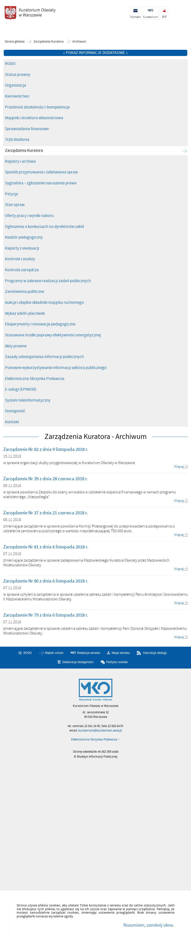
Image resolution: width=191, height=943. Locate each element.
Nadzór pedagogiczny (24, 237)
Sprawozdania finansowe (27, 129)
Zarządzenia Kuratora (49, 41)
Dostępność (15, 411)
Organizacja (15, 85)
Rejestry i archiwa (20, 161)
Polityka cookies (117, 662)
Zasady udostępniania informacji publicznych (44, 357)
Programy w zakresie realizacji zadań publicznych (48, 281)
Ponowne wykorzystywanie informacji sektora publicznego (56, 367)
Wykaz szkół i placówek (25, 313)
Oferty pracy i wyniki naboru (29, 215)
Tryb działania (17, 139)
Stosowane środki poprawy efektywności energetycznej (53, 335)
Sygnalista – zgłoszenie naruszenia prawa (41, 183)
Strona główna (15, 41)
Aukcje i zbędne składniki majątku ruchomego (44, 302)
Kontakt (12, 422)
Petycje (11, 194)
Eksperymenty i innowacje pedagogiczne (40, 324)
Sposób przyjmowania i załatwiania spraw (41, 172)
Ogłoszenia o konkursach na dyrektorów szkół (44, 226)
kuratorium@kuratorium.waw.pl (100, 731)
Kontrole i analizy (20, 259)
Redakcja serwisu (88, 653)
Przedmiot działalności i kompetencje (37, 107)
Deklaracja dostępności (78, 662)
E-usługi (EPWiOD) (20, 389)
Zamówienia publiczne (24, 291)
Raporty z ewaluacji (22, 248)
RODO (10, 63)
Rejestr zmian (54, 653)
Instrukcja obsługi (155, 653)
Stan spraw (15, 205)
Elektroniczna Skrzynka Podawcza (34, 378)
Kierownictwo (17, 96)
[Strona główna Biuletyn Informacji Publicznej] (95, 690)
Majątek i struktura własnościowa (34, 118)
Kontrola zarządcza (22, 270)
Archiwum (79, 41)
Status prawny (17, 74)
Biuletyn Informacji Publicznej (30, 13)
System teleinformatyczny (27, 400)
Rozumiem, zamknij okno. (148, 925)
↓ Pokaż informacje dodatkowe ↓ (95, 52)
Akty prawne (16, 346)
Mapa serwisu (121, 653)
